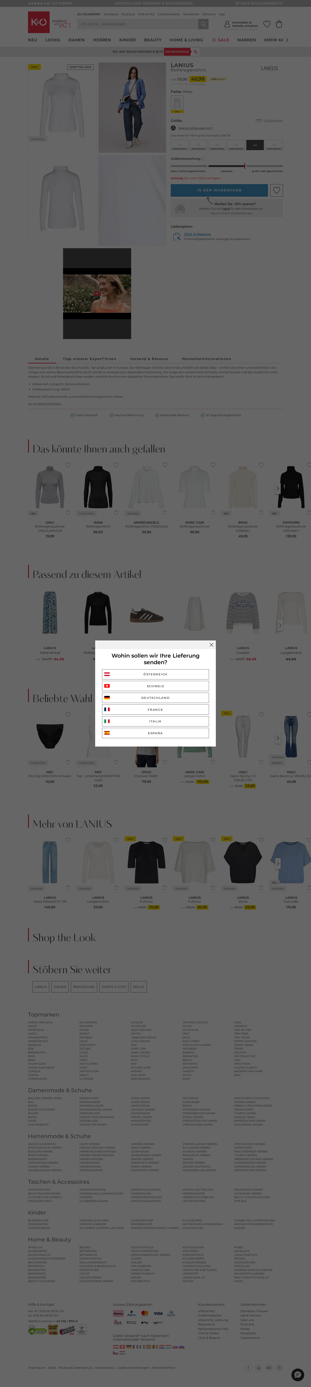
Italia (155, 721)
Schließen (211, 644)
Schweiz (155, 686)
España (155, 733)
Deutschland (155, 698)
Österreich (155, 674)
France (155, 709)
